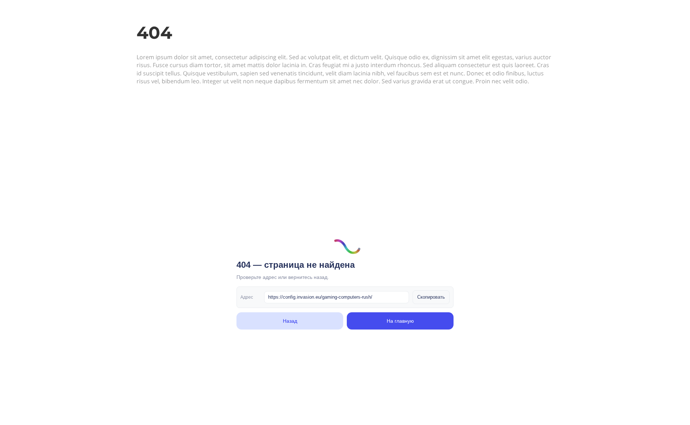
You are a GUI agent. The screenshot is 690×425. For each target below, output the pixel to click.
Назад (290, 321)
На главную (400, 321)
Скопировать (431, 297)
